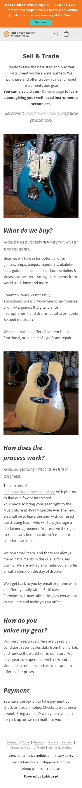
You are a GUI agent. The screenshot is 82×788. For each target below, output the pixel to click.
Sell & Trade (36, 747)
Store (26, 742)
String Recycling (60, 747)
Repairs (67, 742)
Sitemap (13, 742)
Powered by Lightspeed (41, 776)
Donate (53, 742)
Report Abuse (50, 769)
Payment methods (25, 762)
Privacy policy (63, 755)
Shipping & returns (56, 762)
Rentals (38, 742)
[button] (41, 22)
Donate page (53, 91)
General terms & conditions (29, 755)
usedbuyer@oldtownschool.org (42, 113)
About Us (17, 747)
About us (28, 769)
